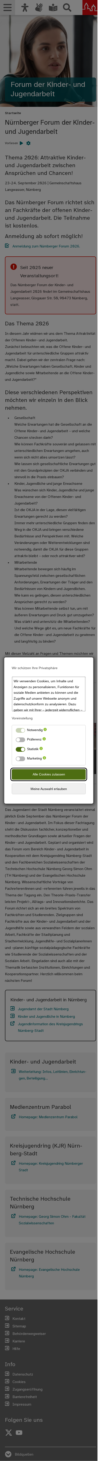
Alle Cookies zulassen (49, 774)
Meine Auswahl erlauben (49, 789)
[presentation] (45, 731)
